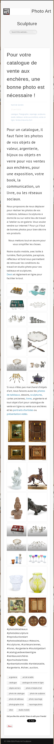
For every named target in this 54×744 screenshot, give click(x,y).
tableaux (19, 117)
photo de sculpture (37, 693)
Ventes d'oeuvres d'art (24, 120)
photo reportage (35, 699)
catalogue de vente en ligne (33, 682)
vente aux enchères (31, 117)
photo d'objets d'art (34, 688)
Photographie (24, 114)
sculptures (41, 114)
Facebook (21, 39)
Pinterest (32, 39)
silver (11, 710)
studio (13, 117)
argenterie (13, 677)
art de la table (28, 677)
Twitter (26, 39)
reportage (33, 114)
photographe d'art (16, 704)
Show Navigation (43, 25)
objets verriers (14, 688)
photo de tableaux (16, 699)
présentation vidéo (17, 414)
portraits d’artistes (23, 410)
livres (29, 398)
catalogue (14, 114)
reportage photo (35, 704)
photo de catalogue (17, 693)
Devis (10, 274)
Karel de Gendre (17, 105)
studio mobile (24, 710)
